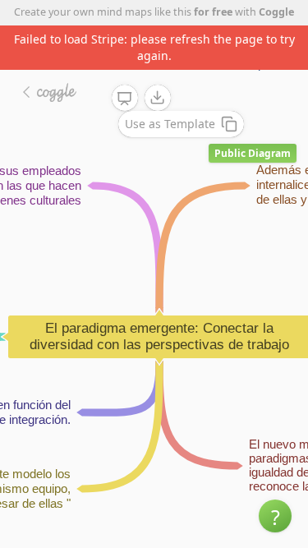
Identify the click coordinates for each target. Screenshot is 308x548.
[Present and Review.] (125, 98)
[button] (275, 516)
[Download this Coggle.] (158, 98)
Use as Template (170, 123)
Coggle (276, 12)
